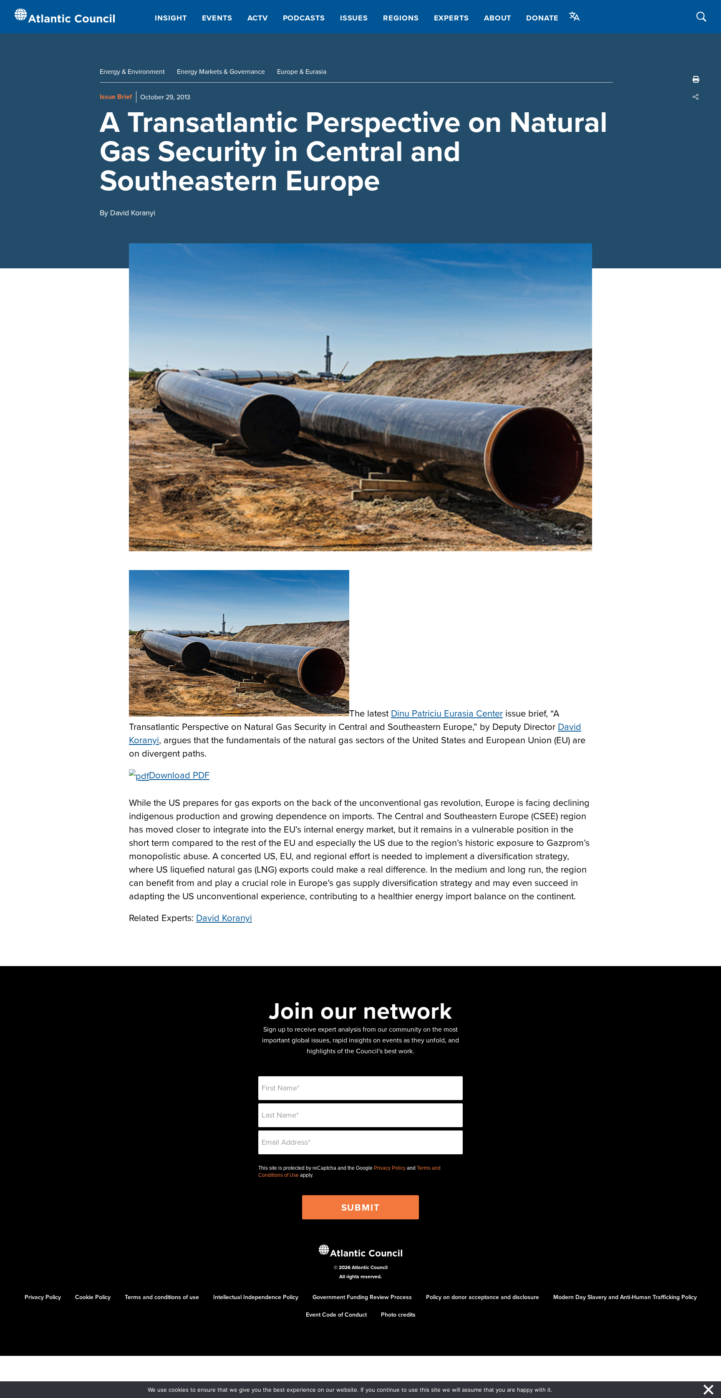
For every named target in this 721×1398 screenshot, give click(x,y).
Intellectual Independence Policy (255, 1297)
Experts (451, 18)
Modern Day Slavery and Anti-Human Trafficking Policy (625, 1297)
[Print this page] (696, 79)
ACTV (257, 18)
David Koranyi (224, 917)
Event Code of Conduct (336, 1314)
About (498, 18)
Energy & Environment (132, 71)
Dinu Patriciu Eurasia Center (447, 713)
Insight (171, 18)
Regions (400, 18)
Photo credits (398, 1314)
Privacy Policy (390, 1168)
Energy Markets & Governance (221, 71)
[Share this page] (696, 97)
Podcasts (304, 18)
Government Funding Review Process (362, 1297)
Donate (542, 18)
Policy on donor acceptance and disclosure (482, 1297)
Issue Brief (116, 96)
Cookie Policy (93, 1297)
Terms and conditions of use (162, 1297)
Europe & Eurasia (301, 71)
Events (217, 18)
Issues (354, 18)
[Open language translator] (574, 16)
